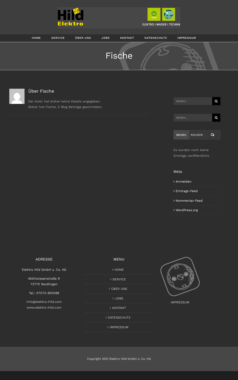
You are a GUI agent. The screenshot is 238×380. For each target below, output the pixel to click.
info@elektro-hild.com (44, 302)
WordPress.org (187, 210)
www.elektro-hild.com (44, 307)
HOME (119, 269)
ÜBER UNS (119, 289)
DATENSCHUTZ (119, 317)
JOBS (119, 298)
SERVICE (119, 279)
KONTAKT (119, 308)
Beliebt (181, 135)
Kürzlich (197, 135)
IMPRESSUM (119, 327)
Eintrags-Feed (187, 191)
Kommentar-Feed (189, 200)
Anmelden (184, 181)
